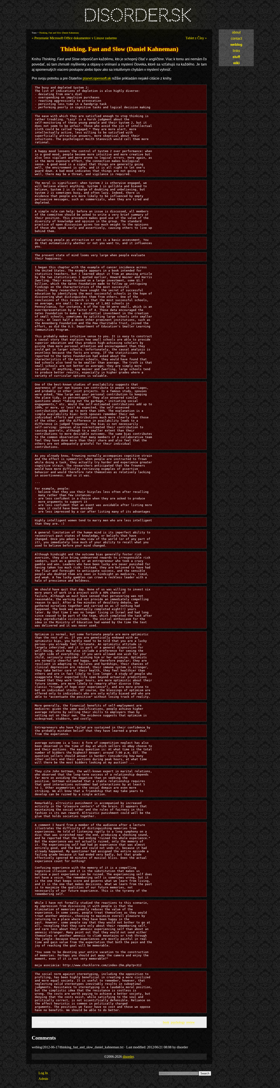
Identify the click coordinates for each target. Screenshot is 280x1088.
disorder (128, 1056)
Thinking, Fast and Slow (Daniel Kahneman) (59, 33)
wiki (236, 63)
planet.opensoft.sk (97, 78)
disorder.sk (137, 15)
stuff (236, 57)
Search (204, 1073)
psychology (178, 1022)
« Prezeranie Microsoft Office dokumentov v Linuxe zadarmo (74, 38)
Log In (43, 1073)
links (236, 51)
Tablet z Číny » (196, 38)
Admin (43, 1079)
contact (236, 38)
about (236, 32)
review (190, 1022)
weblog (236, 44)
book (166, 1022)
